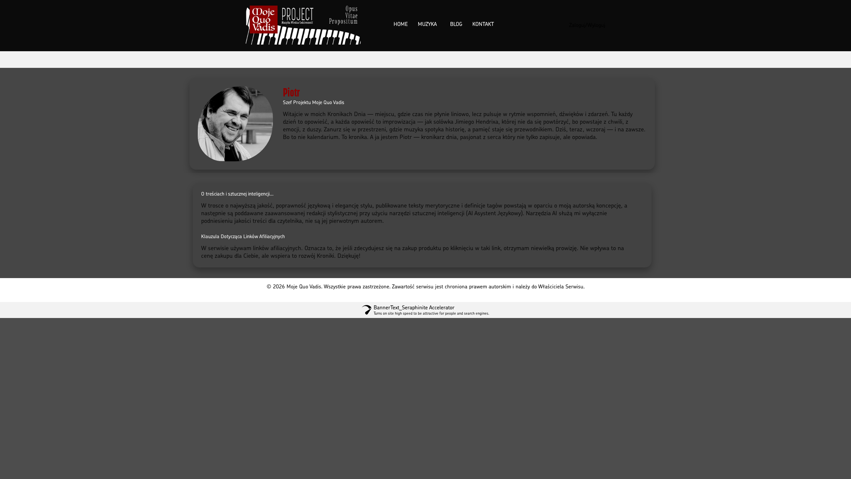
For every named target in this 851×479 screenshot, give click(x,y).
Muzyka (427, 24)
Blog (456, 24)
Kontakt (483, 24)
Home (401, 24)
